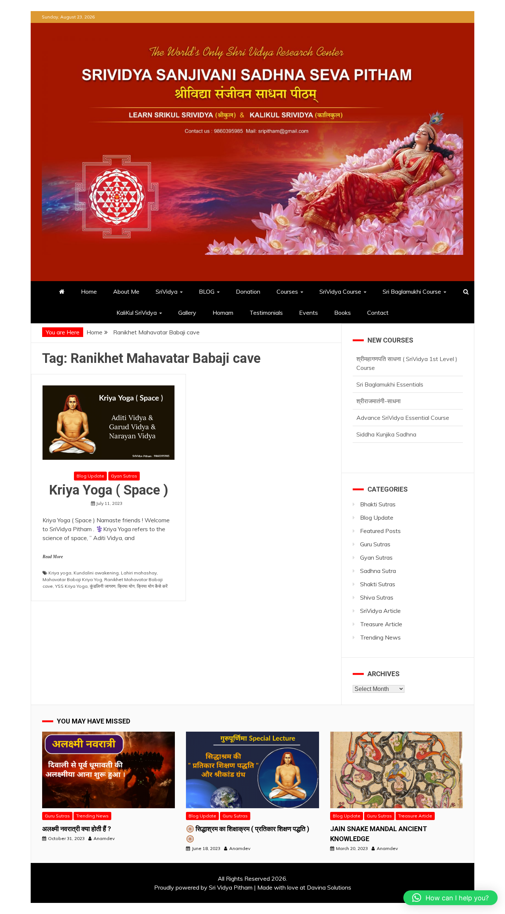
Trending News (380, 637)
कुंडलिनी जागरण (102, 586)
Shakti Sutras (377, 584)
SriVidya (166, 291)
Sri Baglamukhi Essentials (389, 358)
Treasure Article (381, 624)
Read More (53, 556)
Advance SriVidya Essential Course (402, 392)
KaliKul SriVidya (136, 312)
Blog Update (90, 476)
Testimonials (266, 312)
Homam (223, 312)
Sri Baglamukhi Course (412, 291)
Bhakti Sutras (378, 504)
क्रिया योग (126, 586)
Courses (287, 291)
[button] (450, 897)
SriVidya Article (380, 610)
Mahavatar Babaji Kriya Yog (72, 579)
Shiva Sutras (376, 597)
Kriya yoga (59, 573)
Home (89, 291)
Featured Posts (380, 530)
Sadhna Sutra (378, 570)
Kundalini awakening (96, 573)
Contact (378, 312)
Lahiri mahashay (139, 573)
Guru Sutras (375, 544)
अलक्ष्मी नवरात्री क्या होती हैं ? (76, 829)
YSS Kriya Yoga (71, 586)
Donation (248, 291)
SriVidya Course (340, 291)
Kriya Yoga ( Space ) (108, 490)
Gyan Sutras (124, 476)
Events (308, 312)
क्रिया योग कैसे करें (152, 586)
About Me (126, 291)
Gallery (187, 312)
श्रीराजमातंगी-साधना (378, 375)
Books (342, 312)
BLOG (206, 291)
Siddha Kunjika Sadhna (386, 408)
